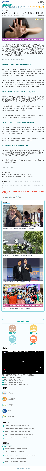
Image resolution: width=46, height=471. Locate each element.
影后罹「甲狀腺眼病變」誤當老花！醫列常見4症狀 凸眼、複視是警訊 (19, 434)
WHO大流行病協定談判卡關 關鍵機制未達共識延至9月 (16, 458)
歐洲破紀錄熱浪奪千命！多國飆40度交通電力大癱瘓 (15, 461)
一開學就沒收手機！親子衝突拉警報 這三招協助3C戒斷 (16, 437)
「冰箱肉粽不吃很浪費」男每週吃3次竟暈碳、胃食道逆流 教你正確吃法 (19, 428)
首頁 (3, 10)
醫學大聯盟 (41, 7)
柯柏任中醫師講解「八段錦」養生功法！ (14, 382)
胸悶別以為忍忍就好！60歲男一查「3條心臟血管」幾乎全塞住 (17, 431)
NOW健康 (5, 197)
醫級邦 (32, 181)
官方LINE (26, 181)
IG (12, 181)
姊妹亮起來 (33, 7)
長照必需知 (11, 7)
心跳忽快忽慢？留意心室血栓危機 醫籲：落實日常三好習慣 (17, 425)
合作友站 (14, 197)
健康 (7, 10)
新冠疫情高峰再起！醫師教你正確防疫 (13, 380)
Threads (17, 181)
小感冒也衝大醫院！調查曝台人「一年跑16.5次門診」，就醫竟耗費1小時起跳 (20, 455)
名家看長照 (18, 7)
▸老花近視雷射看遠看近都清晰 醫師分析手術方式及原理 (17, 176)
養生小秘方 (26, 7)
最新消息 (4, 7)
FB (9, 181)
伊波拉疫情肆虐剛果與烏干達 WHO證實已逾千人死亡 (15, 451)
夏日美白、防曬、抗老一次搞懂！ (12, 377)
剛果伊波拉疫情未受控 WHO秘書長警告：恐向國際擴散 (16, 448)
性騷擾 (20, 197)
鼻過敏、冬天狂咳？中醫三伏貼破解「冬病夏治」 (16, 384)
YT (21, 181)
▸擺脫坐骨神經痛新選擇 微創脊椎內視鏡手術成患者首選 (17, 174)
